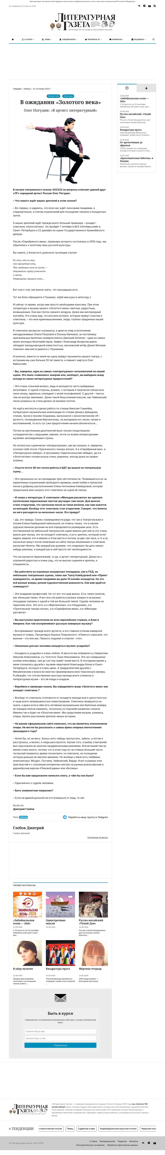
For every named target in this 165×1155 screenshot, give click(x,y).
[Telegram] (144, 6)
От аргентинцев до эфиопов (131, 144)
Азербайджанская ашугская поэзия (107, 1128)
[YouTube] (149, 6)
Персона (23, 817)
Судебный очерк (75, 1128)
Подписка (122, 1141)
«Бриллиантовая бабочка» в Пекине (136, 160)
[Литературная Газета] (82, 22)
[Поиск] (153, 39)
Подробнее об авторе (97, 837)
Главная (17, 89)
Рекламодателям (107, 1141)
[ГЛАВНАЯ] (12, 39)
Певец (58, 1128)
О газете (93, 1141)
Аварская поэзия (138, 1128)
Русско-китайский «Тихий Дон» (135, 116)
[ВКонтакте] (139, 6)
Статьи (27, 89)
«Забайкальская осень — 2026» (134, 100)
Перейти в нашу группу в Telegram (88, 817)
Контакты (133, 1141)
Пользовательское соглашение (90, 1145)
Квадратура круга (131, 129)
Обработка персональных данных (122, 1145)
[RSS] (154, 6)
